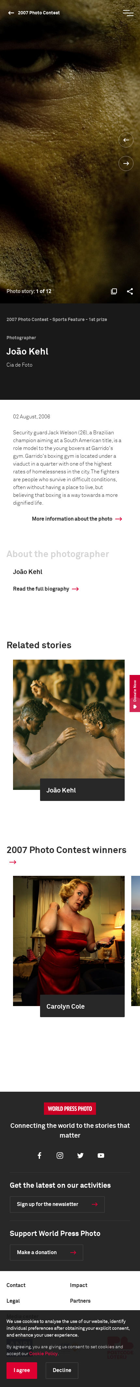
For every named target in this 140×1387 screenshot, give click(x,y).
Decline (62, 1370)
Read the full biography (41, 589)
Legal (13, 1301)
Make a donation (37, 1252)
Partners (80, 1301)
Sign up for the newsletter (47, 1204)
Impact (78, 1285)
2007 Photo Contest (39, 13)
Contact (16, 1285)
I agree (22, 1370)
